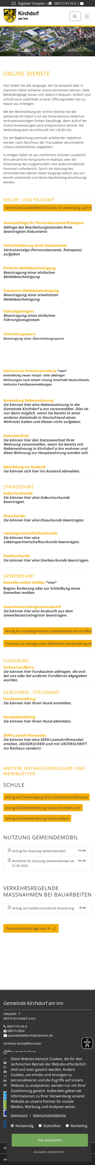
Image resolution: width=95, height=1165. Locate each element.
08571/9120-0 (63, 3)
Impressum (19, 1115)
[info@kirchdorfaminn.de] (82, 3)
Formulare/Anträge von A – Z (31, 928)
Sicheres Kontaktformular (22, 1043)
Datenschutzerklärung (49, 1115)
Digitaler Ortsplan (30, 3)
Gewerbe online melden (24, 582)
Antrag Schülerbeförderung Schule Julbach (37, 818)
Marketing (78, 1125)
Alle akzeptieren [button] (50, 1140)
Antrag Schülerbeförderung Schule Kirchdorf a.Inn (43, 807)
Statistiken (51, 1125)
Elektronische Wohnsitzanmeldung (30, 371)
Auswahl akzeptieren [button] (49, 1152)
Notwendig (24, 1125)
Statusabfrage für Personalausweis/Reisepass (43, 222)
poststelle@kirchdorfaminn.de (30, 1035)
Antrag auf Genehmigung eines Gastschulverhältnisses (46, 797)
